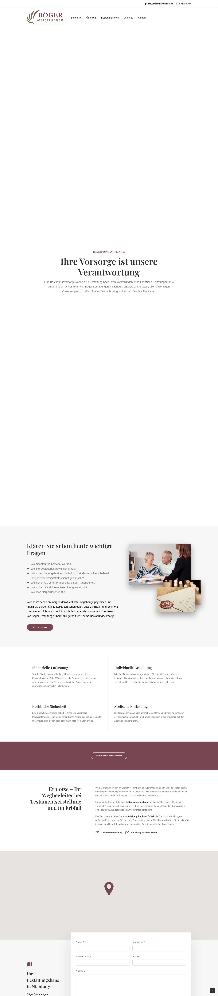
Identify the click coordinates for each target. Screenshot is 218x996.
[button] (97, 833)
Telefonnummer (83, 956)
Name (80, 942)
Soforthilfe (76, 17)
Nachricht (81, 971)
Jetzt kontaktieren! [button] (40, 627)
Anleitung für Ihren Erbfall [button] (144, 832)
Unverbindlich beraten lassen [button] (109, 756)
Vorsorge (128, 17)
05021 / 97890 (185, 4)
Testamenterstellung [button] (111, 832)
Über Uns (91, 17)
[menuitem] (159, 4)
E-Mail (136, 956)
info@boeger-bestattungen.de (160, 4)
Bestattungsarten (110, 17)
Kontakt (142, 17)
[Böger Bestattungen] (45, 17)
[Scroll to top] (212, 990)
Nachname (138, 942)
